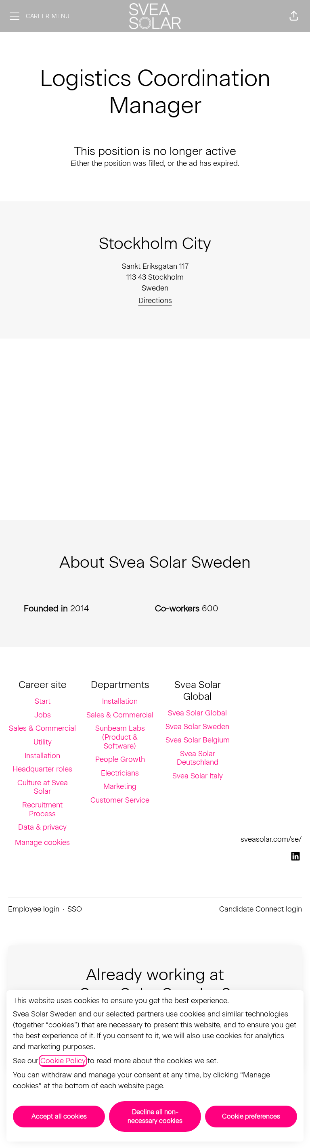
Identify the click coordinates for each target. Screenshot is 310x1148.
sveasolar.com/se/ (271, 839)
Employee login (33, 909)
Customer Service (119, 800)
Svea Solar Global (197, 713)
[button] (294, 16)
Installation (42, 755)
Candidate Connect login (260, 909)
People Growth (120, 759)
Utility (43, 742)
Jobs (42, 715)
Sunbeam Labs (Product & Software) (120, 737)
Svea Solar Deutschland (197, 758)
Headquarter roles (42, 769)
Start (42, 701)
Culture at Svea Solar (42, 787)
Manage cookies (42, 842)
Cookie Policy (63, 1060)
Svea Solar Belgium (197, 740)
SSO (74, 909)
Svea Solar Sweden (197, 726)
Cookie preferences (251, 1116)
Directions (155, 300)
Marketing (119, 786)
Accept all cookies (59, 1116)
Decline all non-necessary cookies (155, 1116)
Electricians (120, 773)
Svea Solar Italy (197, 776)
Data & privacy (42, 827)
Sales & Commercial (42, 728)
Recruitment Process (42, 809)
